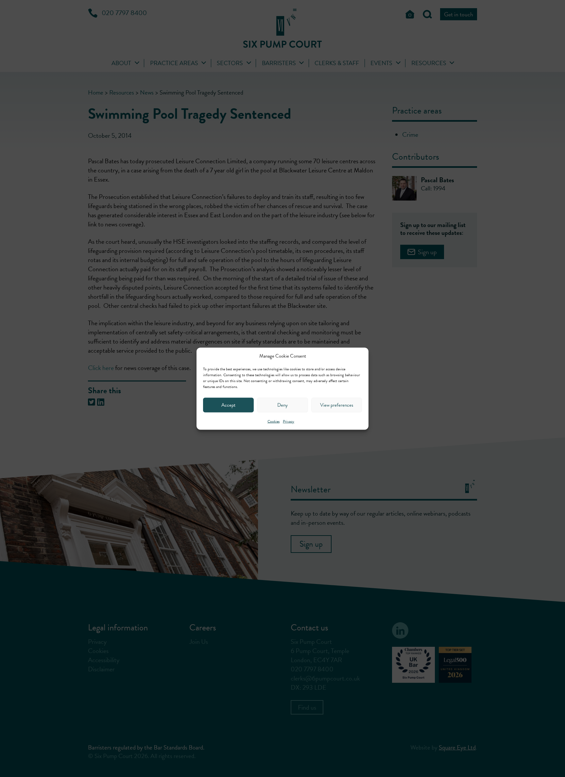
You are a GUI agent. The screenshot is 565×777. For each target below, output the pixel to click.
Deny (282, 405)
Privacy (288, 421)
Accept (228, 405)
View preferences (336, 405)
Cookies (273, 421)
